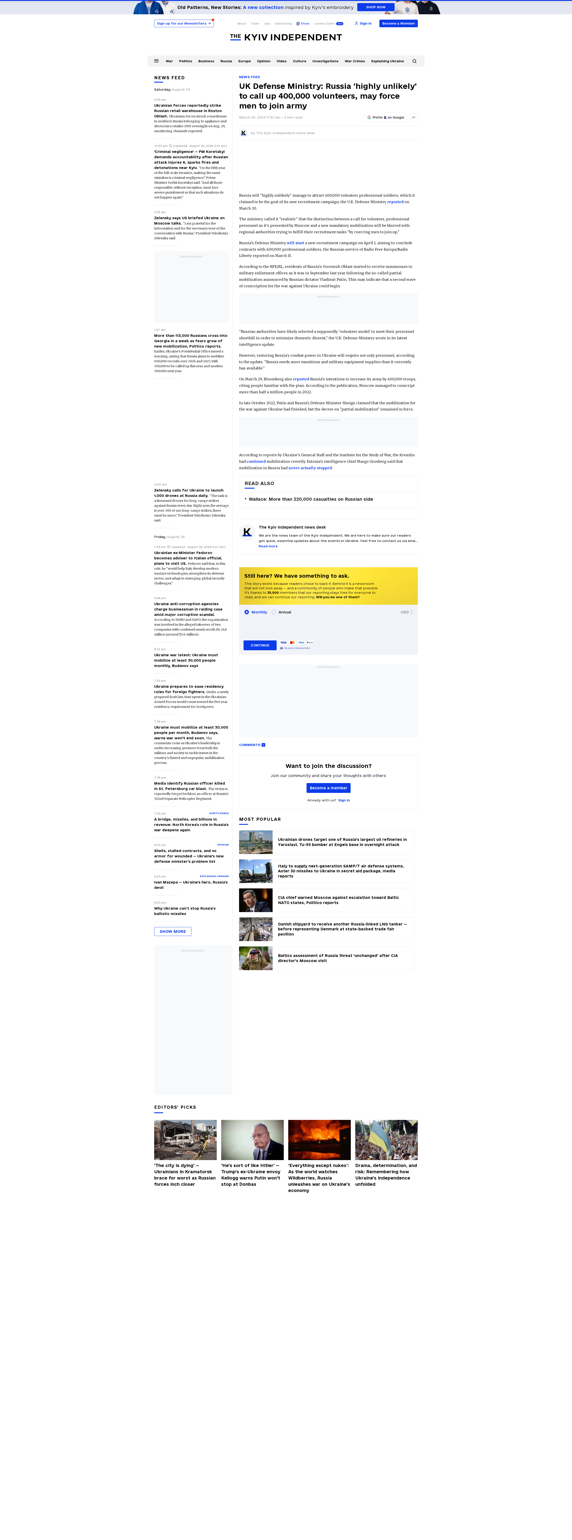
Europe (244, 61)
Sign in (344, 800)
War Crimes (355, 61)
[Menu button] (156, 60)
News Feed (249, 77)
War (169, 61)
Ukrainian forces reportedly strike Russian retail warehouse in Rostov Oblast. (188, 110)
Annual (285, 612)
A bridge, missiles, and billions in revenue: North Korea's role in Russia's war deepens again (191, 824)
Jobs (267, 23)
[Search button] (414, 61)
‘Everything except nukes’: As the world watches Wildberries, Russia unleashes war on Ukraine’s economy (319, 1178)
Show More (173, 931)
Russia (226, 61)
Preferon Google (388, 117)
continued (256, 461)
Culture (299, 61)
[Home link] (286, 37)
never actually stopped (310, 468)
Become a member (328, 788)
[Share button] (413, 117)
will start (295, 243)
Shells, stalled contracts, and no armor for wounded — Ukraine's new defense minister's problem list (189, 856)
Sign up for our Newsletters (184, 23)
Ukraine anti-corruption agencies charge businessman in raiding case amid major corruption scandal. (188, 609)
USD (405, 612)
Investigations (326, 61)
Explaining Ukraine (387, 61)
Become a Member (398, 23)
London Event (324, 23)
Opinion (263, 61)
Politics (185, 61)
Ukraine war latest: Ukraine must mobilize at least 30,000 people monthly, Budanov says (186, 660)
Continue (260, 645)
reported (395, 202)
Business (206, 61)
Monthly (259, 612)
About (241, 23)
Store (305, 23)
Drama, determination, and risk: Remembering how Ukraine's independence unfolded (386, 1175)
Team (255, 23)
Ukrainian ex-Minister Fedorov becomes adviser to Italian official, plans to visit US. (188, 558)
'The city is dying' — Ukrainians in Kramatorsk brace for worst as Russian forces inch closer (185, 1175)
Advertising (283, 23)
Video (282, 61)
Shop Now (376, 7)
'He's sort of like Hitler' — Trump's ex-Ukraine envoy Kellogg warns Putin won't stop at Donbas (250, 1175)
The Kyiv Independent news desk (285, 133)
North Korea (219, 813)
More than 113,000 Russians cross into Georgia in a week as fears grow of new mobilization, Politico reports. (190, 340)
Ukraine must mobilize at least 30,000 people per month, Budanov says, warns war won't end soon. (191, 732)
